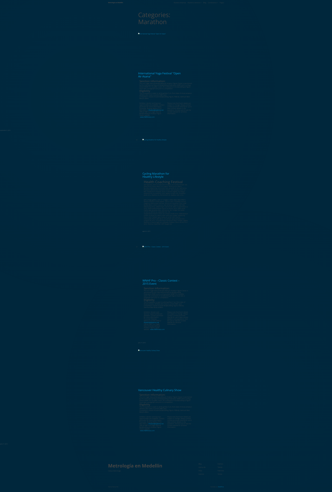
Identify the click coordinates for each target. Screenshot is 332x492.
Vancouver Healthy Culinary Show (159, 390)
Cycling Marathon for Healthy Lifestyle (155, 175)
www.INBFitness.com (147, 117)
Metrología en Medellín (115, 3)
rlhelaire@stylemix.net (156, 110)
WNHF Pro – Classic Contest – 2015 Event (160, 282)
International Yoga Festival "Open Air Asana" (159, 75)
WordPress (221, 487)
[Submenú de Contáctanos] (217, 2)
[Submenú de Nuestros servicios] (201, 2)
